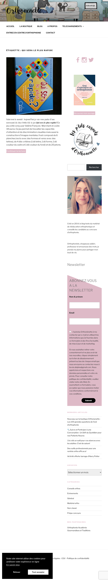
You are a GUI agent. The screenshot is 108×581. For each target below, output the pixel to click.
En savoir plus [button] (13, 565)
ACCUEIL (10, 26)
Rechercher (94, 167)
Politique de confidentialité (78, 558)
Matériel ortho (73, 503)
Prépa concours (74, 513)
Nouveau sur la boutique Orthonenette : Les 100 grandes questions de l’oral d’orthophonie (83, 422)
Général (70, 498)
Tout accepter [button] (38, 572)
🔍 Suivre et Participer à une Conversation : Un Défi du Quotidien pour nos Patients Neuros (84, 433)
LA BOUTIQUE (25, 26)
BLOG (39, 26)
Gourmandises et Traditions (78, 530)
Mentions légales (53, 558)
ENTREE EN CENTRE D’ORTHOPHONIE (23, 33)
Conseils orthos (73, 488)
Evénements (72, 493)
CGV (63, 558)
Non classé (72, 508)
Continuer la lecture (16, 151)
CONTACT (50, 33)
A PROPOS (52, 26)
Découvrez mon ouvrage (84, 113)
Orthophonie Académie (77, 527)
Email (71, 313)
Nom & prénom (76, 297)
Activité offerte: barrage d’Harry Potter (83, 456)
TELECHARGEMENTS (72, 26)
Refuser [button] (16, 572)
